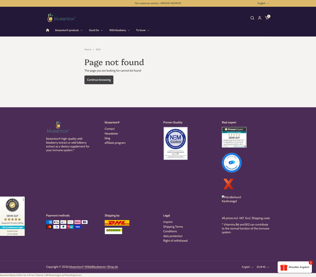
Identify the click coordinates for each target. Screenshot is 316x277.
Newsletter (111, 133)
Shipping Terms (173, 226)
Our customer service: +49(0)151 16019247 (158, 3)
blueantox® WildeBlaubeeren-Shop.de (93, 267)
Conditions (170, 231)
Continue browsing (99, 80)
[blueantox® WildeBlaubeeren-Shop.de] (61, 18)
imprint (167, 222)
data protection (173, 236)
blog (107, 138)
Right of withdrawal (175, 240)
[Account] (260, 18)
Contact (110, 129)
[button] (252, 18)
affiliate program (115, 143)
